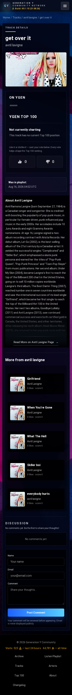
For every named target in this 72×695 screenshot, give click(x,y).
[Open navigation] (65, 6)
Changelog (19, 685)
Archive (19, 656)
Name (11, 555)
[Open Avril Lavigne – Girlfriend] (17, 384)
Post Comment (36, 612)
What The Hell (36, 436)
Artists (53, 665)
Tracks (17, 17)
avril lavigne (30, 17)
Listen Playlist (53, 656)
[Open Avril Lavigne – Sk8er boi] (17, 470)
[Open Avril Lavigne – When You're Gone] (17, 413)
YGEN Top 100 (23, 116)
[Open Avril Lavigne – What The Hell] (17, 441)
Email (10, 569)
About (52, 675)
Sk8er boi (33, 465)
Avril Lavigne (34, 383)
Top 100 (19, 675)
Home (6, 17)
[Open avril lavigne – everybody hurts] (17, 499)
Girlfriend (33, 378)
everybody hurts (38, 494)
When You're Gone (39, 407)
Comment (13, 583)
